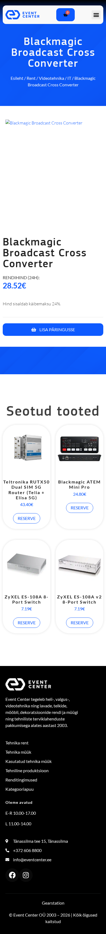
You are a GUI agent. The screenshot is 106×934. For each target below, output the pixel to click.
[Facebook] (12, 875)
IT (69, 78)
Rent (31, 78)
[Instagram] (26, 875)
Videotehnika (51, 78)
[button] (96, 14)
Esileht (17, 78)
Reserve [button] (27, 518)
